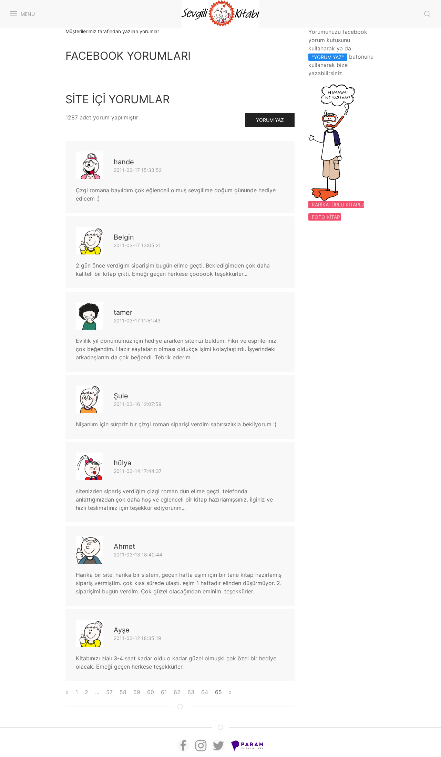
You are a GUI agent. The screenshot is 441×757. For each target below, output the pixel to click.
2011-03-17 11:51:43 (137, 320)
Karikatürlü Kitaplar (338, 204)
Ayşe (122, 630)
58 (123, 692)
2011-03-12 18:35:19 (137, 638)
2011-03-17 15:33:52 (138, 170)
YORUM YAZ (270, 120)
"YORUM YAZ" (328, 57)
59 (136, 692)
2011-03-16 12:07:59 (138, 404)
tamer (123, 312)
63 (190, 692)
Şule (121, 396)
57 (109, 692)
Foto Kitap (326, 217)
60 (150, 692)
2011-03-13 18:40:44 (138, 554)
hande (124, 162)
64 (204, 692)
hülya (122, 463)
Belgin (124, 237)
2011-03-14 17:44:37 (138, 471)
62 (177, 692)
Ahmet (124, 546)
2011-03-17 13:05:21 (137, 245)
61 (164, 692)
